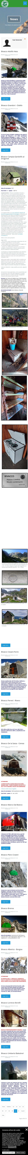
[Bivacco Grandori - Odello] (14, 122)
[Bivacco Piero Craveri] (14, 874)
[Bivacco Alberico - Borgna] (14, 965)
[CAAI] (5, 2)
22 (13, 1106)
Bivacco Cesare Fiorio (10, 652)
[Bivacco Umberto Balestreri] (14, 1070)
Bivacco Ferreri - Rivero (10, 700)
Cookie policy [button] (5, 1150)
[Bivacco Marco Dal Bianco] (14, 821)
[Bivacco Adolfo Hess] (14, 68)
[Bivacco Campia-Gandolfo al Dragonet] (14, 175)
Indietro (9, 1106)
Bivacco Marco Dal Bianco (11, 805)
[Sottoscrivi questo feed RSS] (25, 39)
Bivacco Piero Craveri (10, 854)
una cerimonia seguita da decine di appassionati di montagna (13, 213)
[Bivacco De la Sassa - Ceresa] (14, 763)
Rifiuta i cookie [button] (20, 1152)
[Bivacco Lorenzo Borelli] (14, 1018)
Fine (3, 1115)
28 (9, 1111)
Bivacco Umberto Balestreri (12, 1053)
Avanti (22, 1111)
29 (12, 1111)
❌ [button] (26, 1129)
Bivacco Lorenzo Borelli (10, 1002)
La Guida (20, 234)
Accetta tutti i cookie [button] (8, 1152)
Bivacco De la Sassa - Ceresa (12, 743)
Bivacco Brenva (7, 908)
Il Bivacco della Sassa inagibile (8, 788)
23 (16, 1106)
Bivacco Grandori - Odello (11, 105)
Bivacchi (8, 55)
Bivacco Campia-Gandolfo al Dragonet (12, 157)
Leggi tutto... (6, 98)
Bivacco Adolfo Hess (9, 51)
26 (2, 1111)
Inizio (3, 1106)
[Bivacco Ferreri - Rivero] (14, 717)
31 (18, 1111)
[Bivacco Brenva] (14, 924)
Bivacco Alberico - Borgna (11, 949)
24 (19, 1106)
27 (5, 1111)
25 (23, 1106)
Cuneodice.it (4, 235)
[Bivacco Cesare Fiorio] (14, 668)
